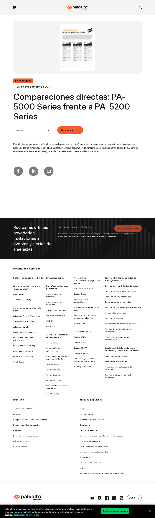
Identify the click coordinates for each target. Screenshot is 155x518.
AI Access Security (22, 300)
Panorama (50, 326)
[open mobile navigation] (14, 7)
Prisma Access (53, 369)
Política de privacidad (68, 236)
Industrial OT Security (23, 356)
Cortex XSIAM (80, 337)
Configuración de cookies (115, 511)
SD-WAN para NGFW (55, 315)
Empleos (17, 414)
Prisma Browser (53, 375)
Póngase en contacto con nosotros (30, 419)
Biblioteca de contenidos (92, 419)
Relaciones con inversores (25, 436)
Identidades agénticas (115, 313)
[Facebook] (18, 171)
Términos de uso (90, 236)
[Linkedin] (33, 171)
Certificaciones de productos (94, 446)
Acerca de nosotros (22, 409)
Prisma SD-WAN (53, 380)
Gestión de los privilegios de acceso (122, 286)
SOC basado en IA (82, 332)
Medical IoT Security (23, 351)
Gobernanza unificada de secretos (121, 323)
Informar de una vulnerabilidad (94, 452)
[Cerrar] (150, 511)
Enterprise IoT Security (24, 346)
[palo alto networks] (77, 8)
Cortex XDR (79, 342)
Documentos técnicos (90, 463)
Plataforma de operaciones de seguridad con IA (87, 280)
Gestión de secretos (115, 318)
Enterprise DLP (53, 364)
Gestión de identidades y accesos (121, 291)
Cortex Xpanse (81, 353)
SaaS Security (19, 362)
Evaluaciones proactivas (116, 356)
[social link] (92, 498)
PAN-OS (50, 321)
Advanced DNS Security (24, 332)
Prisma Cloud (80, 323)
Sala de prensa (20, 446)
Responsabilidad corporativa (27, 425)
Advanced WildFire (22, 327)
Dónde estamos (21, 441)
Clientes (17, 430)
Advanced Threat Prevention (26, 316)
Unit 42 (83, 468)
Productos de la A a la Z (91, 441)
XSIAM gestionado (82, 367)
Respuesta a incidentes (116, 361)
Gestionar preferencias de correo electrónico (101, 436)
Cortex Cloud (80, 294)
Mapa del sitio (86, 457)
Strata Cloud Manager (56, 310)
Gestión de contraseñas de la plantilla (123, 307)
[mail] (49, 171)
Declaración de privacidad (26, 515)
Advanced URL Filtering (24, 321)
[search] (140, 7)
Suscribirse (125, 228)
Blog (82, 409)
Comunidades (86, 414)
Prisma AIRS (19, 294)
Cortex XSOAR (80, 348)
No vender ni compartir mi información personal (102, 473)
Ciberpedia (85, 425)
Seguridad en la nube (84, 288)
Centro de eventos (89, 430)
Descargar (67, 130)
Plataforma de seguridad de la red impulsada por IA (38, 278)
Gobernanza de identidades (118, 302)
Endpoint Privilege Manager (117, 297)
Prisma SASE (52, 343)
